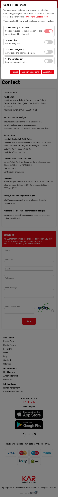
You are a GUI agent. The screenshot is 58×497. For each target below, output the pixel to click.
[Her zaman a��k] (48, 31)
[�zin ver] (48, 42)
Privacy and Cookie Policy (36, 17)
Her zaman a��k (48, 31)
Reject (15, 72)
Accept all (47, 72)
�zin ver (48, 42)
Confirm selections (30, 72)
